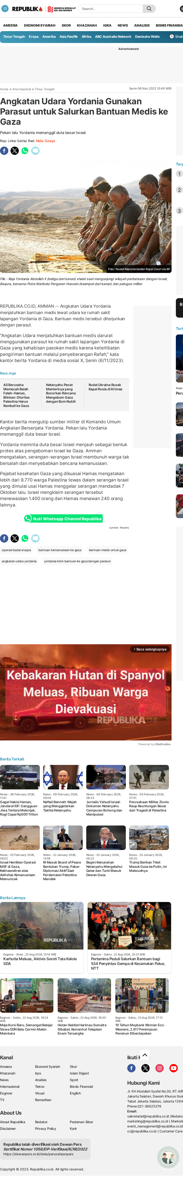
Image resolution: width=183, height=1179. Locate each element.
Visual (39, 1093)
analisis (141, 25)
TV (2, 1100)
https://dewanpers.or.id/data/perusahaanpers (38, 1154)
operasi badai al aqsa (16, 550)
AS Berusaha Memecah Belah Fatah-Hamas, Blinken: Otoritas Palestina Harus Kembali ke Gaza (16, 395)
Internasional (22, 89)
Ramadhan (43, 1100)
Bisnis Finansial (81, 1086)
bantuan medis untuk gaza (107, 550)
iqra (107, 25)
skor (66, 25)
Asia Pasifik (69, 36)
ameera (10, 25)
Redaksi (41, 1122)
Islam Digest (79, 1073)
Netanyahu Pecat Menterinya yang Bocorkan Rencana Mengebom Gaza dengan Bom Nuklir (61, 393)
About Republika (12, 1122)
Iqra (38, 1073)
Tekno (39, 1086)
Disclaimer (8, 1128)
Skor (73, 1066)
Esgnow (6, 1093)
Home (4, 89)
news (123, 25)
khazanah (87, 25)
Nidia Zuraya (45, 141)
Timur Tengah (14, 36)
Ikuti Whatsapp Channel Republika (67, 518)
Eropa (33, 36)
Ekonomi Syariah (40, 25)
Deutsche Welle (147, 36)
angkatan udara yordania (19, 561)
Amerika (49, 36)
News (4, 1080)
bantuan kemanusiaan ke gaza (59, 550)
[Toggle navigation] (5, 8)
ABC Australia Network (113, 36)
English (75, 1093)
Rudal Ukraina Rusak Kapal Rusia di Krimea (105, 387)
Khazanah (7, 1073)
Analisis (41, 1080)
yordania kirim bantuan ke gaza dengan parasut (77, 561)
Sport (74, 1080)
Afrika (86, 36)
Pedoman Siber (81, 1122)
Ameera (6, 1066)
